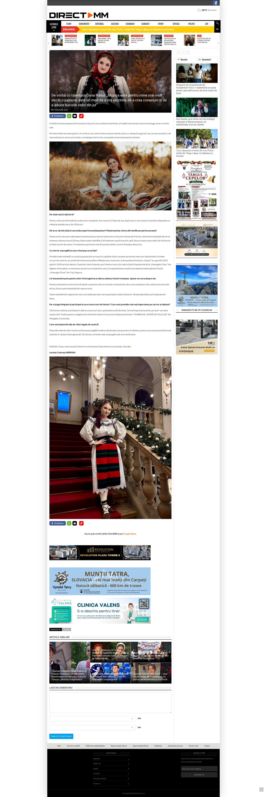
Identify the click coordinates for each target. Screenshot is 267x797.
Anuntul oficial (99, 778)
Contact (207, 745)
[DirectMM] (78, 15)
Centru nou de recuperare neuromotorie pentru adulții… (170, 41)
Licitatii (96, 773)
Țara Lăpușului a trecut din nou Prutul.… (138, 40)
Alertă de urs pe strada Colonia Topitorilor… (204, 40)
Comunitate (104, 36)
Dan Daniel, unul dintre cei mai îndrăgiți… (104, 40)
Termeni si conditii (73, 745)
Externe (96, 783)
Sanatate (169, 36)
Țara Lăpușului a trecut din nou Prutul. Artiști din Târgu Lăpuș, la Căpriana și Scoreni (195, 153)
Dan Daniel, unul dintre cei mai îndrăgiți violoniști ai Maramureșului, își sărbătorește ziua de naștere (195, 122)
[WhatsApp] (69, 116)
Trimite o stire (193, 745)
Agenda (96, 758)
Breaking (69, 29)
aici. (129, 346)
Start (59, 745)
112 (199, 36)
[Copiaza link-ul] (81, 116)
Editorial (97, 763)
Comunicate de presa (175, 745)
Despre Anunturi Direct (119, 745)
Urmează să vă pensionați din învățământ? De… (71, 40)
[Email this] (74, 116)
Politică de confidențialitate (95, 745)
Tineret (66, 629)
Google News (129, 533)
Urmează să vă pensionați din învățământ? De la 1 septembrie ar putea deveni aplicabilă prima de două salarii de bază (196, 89)
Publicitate (158, 745)
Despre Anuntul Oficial (140, 745)
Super (95, 768)
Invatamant (70, 36)
